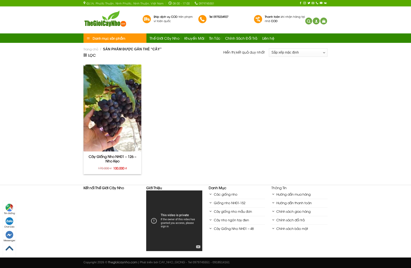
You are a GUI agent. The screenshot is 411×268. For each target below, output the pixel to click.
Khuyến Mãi (194, 38)
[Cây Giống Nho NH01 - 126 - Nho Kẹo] (112, 107)
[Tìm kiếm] (308, 21)
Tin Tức (214, 38)
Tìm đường (9, 213)
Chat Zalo (9, 226)
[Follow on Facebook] (300, 3)
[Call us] (317, 3)
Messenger (9, 240)
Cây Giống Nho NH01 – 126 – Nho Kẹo (112, 158)
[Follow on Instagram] (304, 3)
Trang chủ (90, 49)
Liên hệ (268, 38)
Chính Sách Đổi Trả (241, 38)
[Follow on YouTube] (321, 3)
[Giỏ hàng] (323, 21)
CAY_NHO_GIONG (172, 262)
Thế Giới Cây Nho (164, 38)
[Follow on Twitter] (309, 3)
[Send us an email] (313, 3)
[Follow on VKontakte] (325, 3)
